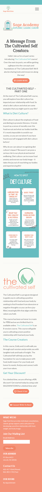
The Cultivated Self (23, 59)
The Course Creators (15, 339)
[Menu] (36, 9)
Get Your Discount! (14, 372)
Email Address (9, 438)
